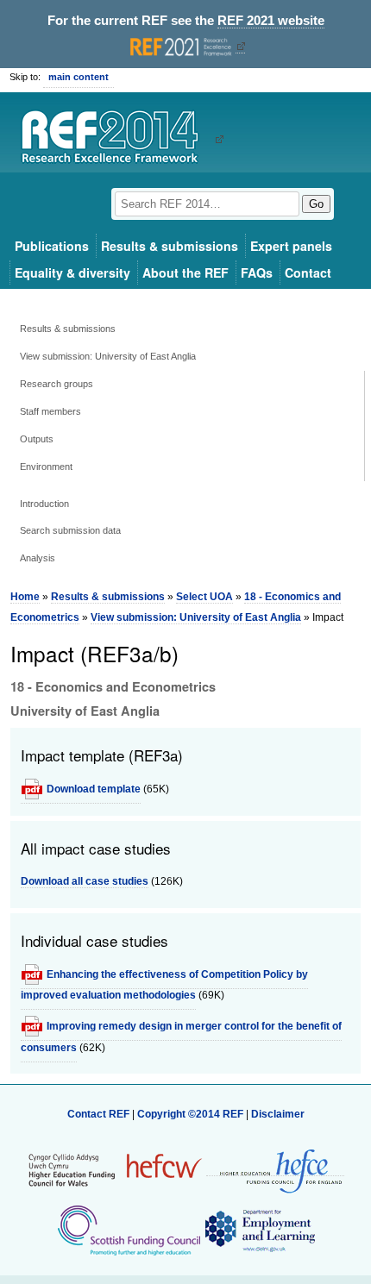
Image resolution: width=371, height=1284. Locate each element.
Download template (94, 789)
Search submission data (70, 530)
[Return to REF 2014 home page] (116, 139)
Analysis (37, 558)
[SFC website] (128, 1230)
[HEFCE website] (275, 1169)
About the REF (185, 272)
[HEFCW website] (115, 1169)
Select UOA (204, 597)
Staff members (50, 411)
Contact (308, 272)
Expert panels (291, 245)
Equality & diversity (72, 272)
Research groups (56, 384)
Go (316, 203)
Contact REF (98, 1114)
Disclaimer (278, 1114)
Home (25, 597)
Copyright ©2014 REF (191, 1114)
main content (78, 77)
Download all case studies (84, 881)
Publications (52, 245)
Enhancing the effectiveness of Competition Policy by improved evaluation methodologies (164, 984)
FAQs (257, 272)
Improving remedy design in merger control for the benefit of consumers (181, 1036)
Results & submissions (169, 245)
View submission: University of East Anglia (108, 356)
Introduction (44, 503)
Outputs (36, 439)
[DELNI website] (259, 1230)
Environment (46, 466)
